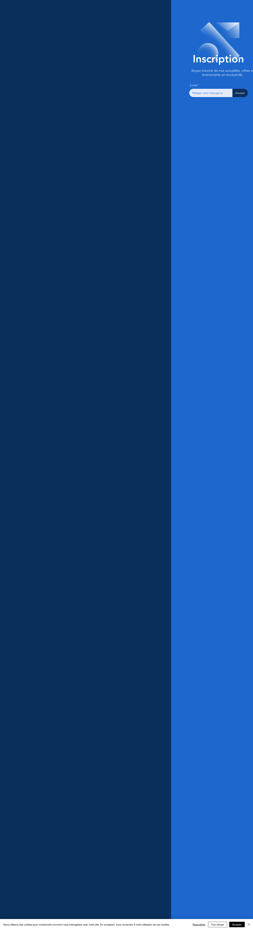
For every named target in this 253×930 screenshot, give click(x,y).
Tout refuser (217, 924)
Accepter (237, 924)
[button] (245, 7)
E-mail (179, 85)
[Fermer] (249, 924)
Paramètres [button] (199, 924)
